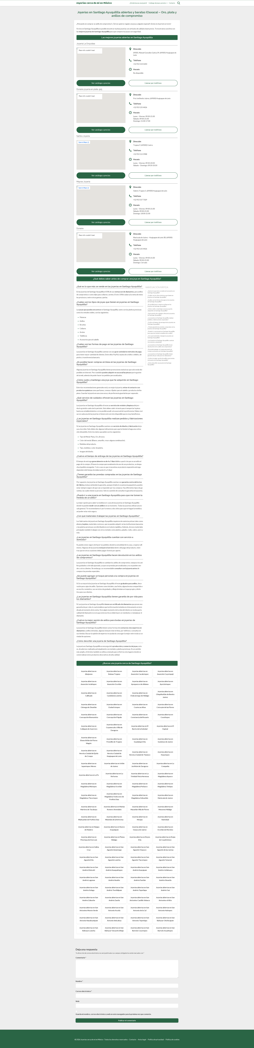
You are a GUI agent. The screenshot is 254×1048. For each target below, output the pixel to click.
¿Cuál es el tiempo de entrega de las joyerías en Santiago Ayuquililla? (161, 323)
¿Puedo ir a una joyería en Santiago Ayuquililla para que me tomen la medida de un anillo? (161, 332)
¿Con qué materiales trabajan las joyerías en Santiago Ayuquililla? (160, 336)
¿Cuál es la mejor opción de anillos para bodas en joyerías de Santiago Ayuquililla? (161, 359)
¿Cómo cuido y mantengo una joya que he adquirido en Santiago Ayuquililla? (160, 309)
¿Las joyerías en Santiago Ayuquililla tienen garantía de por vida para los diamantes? (160, 355)
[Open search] (178, 3)
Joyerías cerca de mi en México (94, 3)
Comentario (81, 958)
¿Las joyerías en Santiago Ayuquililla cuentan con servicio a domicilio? (161, 341)
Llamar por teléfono (153, 83)
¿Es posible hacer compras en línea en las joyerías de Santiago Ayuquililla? (159, 305)
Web (77, 1001)
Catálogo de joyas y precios (157, 3)
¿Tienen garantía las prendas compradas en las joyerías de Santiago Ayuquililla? (161, 328)
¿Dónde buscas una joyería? (138, 3)
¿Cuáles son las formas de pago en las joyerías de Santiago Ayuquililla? (161, 301)
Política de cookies (172, 1039)
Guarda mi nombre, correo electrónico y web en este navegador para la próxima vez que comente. (113, 1014)
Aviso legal (142, 1039)
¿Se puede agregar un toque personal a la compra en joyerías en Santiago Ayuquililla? (160, 350)
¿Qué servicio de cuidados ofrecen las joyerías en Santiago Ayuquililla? (161, 314)
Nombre (79, 981)
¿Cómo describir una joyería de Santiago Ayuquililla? (159, 364)
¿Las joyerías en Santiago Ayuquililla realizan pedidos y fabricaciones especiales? (160, 319)
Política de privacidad (156, 1039)
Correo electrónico (84, 991)
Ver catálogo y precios (100, 83)
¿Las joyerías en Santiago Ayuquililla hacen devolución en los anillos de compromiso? (160, 345)
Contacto (172, 3)
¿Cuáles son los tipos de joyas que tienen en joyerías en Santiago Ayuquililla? (160, 296)
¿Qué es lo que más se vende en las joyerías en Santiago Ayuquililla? (161, 292)
